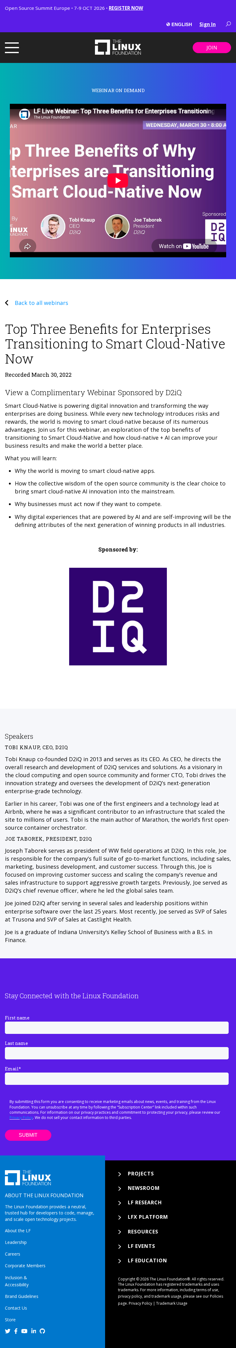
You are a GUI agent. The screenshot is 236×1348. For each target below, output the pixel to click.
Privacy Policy (21, 1117)
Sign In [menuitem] (207, 24)
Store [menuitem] (10, 1320)
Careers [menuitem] (12, 1254)
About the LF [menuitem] (18, 1230)
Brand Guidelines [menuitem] (21, 1296)
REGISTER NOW (126, 8)
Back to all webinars (41, 302)
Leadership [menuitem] (16, 1242)
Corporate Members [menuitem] (25, 1265)
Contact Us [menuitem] (16, 1308)
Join (211, 47)
